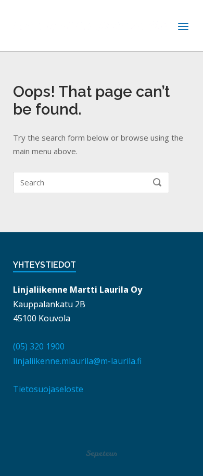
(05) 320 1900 (39, 346)
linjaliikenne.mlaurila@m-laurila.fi (77, 361)
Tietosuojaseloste (48, 389)
